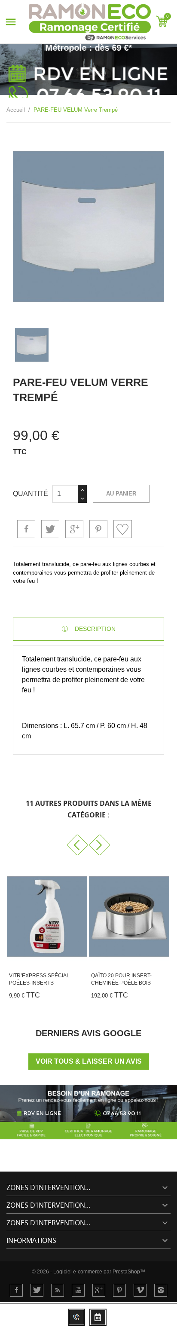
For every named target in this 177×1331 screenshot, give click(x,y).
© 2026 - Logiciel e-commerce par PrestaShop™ (88, 1272)
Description (94, 628)
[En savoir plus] (24, 998)
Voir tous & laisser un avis (89, 1061)
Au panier (121, 493)
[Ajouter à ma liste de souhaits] (122, 529)
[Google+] (74, 529)
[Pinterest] (98, 529)
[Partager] (26, 529)
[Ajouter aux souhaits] (87, 998)
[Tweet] (50, 529)
